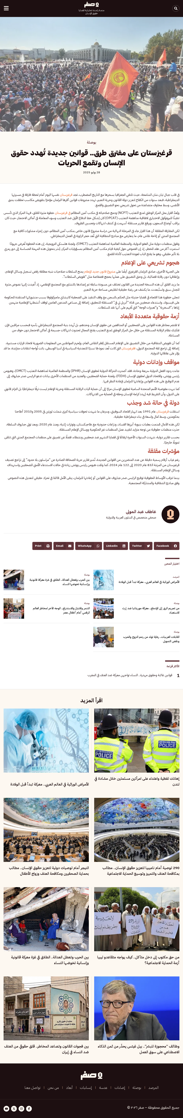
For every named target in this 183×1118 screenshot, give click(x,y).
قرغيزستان (66, 194)
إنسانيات (86, 1087)
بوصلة (91, 142)
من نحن (53, 1087)
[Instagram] (21, 1109)
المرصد (176, 577)
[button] (167, 546)
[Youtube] (6, 1109)
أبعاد (69, 1087)
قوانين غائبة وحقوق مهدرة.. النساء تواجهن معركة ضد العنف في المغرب (130, 675)
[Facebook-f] (29, 1109)
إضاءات (120, 1087)
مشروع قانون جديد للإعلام (99, 271)
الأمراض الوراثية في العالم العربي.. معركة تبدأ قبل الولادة (149, 582)
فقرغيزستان (128, 348)
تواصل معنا (32, 1087)
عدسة (103, 1087)
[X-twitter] (14, 1109)
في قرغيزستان (62, 212)
